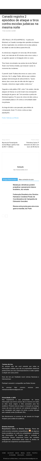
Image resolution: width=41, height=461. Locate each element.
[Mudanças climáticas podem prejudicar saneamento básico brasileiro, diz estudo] (7, 187)
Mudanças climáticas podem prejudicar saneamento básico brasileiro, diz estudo (24, 187)
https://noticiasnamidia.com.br (20, 169)
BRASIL (23, 453)
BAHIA (17, 453)
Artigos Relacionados (10, 179)
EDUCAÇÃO (21, 455)
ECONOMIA (12, 455)
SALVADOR (10, 453)
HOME (4, 453)
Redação (20, 167)
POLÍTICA (34, 453)
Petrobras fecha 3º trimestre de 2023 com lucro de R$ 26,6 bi (31, 145)
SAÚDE (28, 453)
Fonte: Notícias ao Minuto (10, 118)
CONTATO (29, 455)
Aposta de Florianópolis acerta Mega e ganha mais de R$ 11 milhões (10, 145)
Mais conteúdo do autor (26, 179)
